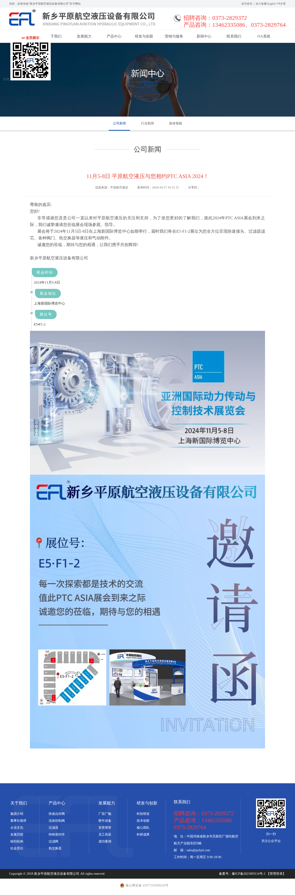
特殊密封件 (57, 834)
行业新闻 (147, 123)
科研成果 (143, 834)
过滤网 (53, 841)
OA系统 (263, 36)
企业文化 (16, 827)
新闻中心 (204, 36)
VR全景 (281, 3)
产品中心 (114, 36)
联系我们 (234, 36)
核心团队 (143, 827)
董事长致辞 (18, 820)
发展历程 (16, 834)
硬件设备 (104, 820)
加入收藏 (261, 3)
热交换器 (55, 848)
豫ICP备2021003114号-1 (249, 873)
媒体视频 (175, 123)
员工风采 (104, 834)
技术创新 (143, 820)
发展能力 (84, 36)
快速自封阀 (57, 814)
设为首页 (246, 3)
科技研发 (143, 814)
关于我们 (18, 803)
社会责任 (16, 848)
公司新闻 (119, 123)
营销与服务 (174, 36)
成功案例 (104, 841)
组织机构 (16, 841)
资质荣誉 (104, 827)
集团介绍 (16, 814)
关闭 (6, 79)
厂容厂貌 (104, 814)
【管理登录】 (276, 873)
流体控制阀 (57, 820)
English (271, 3)
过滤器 (53, 827)
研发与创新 (144, 36)
